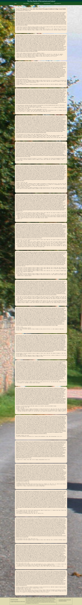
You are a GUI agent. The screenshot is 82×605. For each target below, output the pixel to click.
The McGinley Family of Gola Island (65, 599)
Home (15, 3)
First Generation (36, 3)
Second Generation (47, 3)
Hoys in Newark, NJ (57, 3)
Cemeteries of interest (62, 600)
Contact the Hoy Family (14, 599)
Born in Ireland (25, 3)
